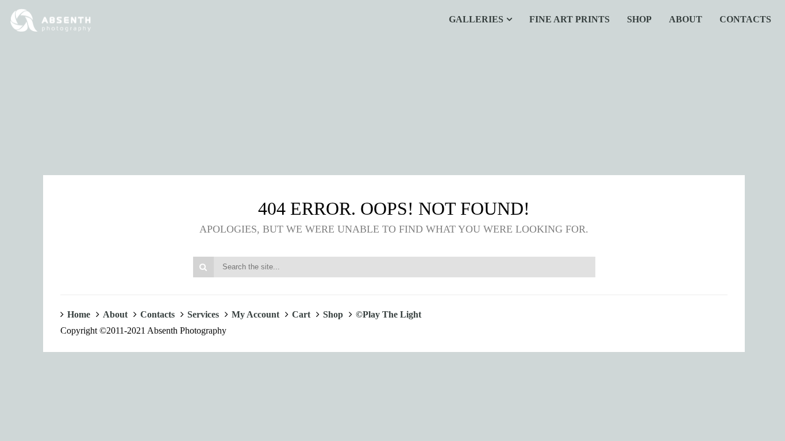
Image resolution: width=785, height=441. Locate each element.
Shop (333, 314)
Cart (301, 314)
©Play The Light (388, 314)
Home (78, 314)
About (115, 314)
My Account (255, 314)
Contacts (157, 314)
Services (203, 314)
